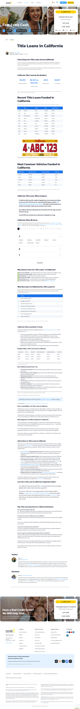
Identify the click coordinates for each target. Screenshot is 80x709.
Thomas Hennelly (27, 575)
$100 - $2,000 (66, 23)
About (32, 2)
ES (54, 2)
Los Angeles (52, 222)
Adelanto (21, 239)
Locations (26, 2)
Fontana (60, 224)
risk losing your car (28, 445)
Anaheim (57, 224)
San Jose (48, 224)
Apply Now (63, 2)
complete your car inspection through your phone (37, 493)
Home (7, 39)
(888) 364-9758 (71, 2)
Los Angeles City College (33, 565)
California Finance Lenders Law (50, 329)
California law (40, 478)
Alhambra (29, 239)
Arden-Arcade (30, 242)
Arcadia (20, 242)
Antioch (54, 239)
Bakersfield (19, 224)
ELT (41, 486)
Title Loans (19, 2)
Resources (39, 2)
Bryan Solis (24, 559)
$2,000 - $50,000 (66, 26)
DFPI (26, 331)
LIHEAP (57, 461)
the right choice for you (46, 399)
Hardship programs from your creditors (30, 464)
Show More (40, 262)
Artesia (37, 242)
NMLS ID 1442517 (50, 280)
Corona (20, 225)
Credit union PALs (25, 451)
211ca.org (23, 461)
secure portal (53, 495)
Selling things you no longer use (49, 472)
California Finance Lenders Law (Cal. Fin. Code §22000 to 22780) (36, 403)
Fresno (45, 224)
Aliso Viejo (38, 239)
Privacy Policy (28, 690)
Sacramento (52, 224)
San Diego (57, 222)
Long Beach (41, 224)
